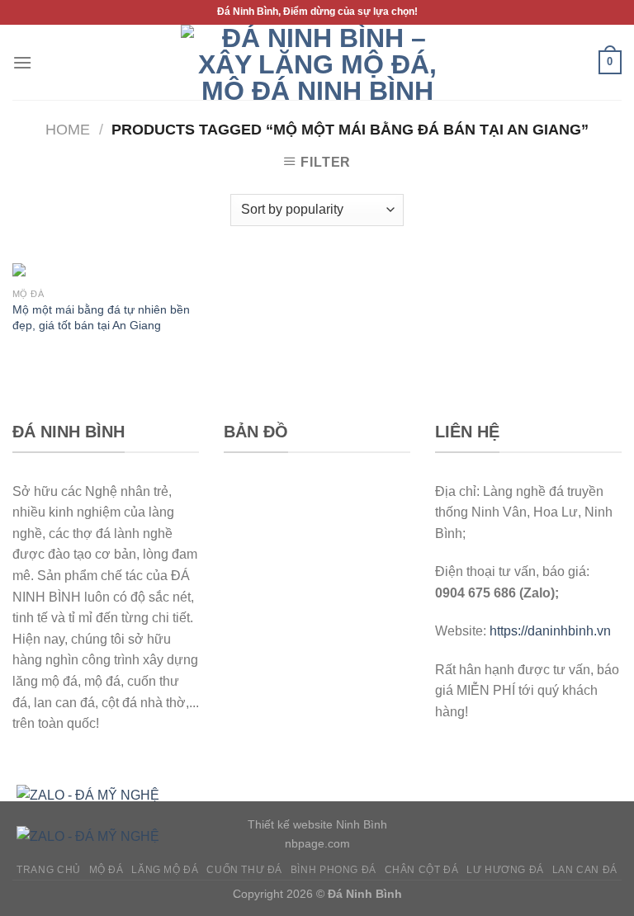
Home (67, 129)
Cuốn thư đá (244, 870)
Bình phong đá (333, 870)
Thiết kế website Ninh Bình (317, 824)
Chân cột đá (422, 870)
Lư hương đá (505, 870)
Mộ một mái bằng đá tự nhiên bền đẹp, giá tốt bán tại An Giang (101, 317)
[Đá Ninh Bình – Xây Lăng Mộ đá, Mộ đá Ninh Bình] (317, 62)
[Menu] (22, 62)
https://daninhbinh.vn (550, 631)
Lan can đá (584, 870)
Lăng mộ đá (164, 870)
